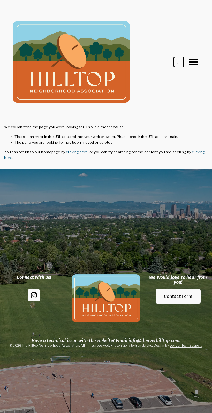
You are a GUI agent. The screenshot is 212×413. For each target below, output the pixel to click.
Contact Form (178, 296)
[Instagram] (34, 295)
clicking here (77, 152)
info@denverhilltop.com (153, 340)
